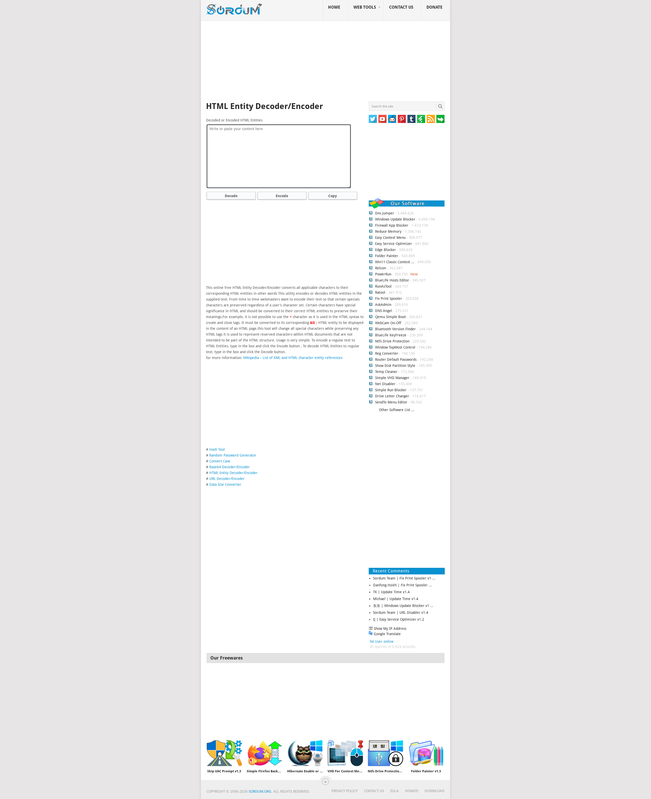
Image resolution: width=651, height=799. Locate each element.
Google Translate (387, 634)
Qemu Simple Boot (390, 317)
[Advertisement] (325, 62)
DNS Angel (383, 311)
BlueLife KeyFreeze (390, 335)
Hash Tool (217, 449)
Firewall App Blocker (391, 225)
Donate (434, 7)
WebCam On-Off (388, 323)
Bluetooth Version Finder (395, 329)
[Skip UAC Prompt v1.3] (224, 753)
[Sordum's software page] (234, 9)
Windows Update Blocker (395, 219)
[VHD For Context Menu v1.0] (345, 753)
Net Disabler (385, 384)
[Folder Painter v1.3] (426, 753)
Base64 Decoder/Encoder (229, 467)
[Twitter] (373, 119)
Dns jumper (384, 213)
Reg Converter (386, 353)
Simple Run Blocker (391, 390)
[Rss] (431, 119)
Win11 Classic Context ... (394, 262)
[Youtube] (382, 119)
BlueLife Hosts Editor (392, 280)
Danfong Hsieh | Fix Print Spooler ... (402, 585)
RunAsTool (383, 286)
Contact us (401, 7)
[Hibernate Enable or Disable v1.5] (305, 753)
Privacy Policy (345, 791)
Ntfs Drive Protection (392, 341)
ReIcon (380, 268)
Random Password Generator (232, 455)
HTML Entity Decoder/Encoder (233, 473)
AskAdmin (383, 305)
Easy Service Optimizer (393, 244)
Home (334, 7)
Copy (332, 196)
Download (435, 791)
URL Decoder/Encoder (227, 479)
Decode (231, 196)
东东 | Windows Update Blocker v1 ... (403, 606)
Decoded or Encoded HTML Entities (234, 120)
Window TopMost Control (395, 347)
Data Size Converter (225, 484)
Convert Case (219, 461)
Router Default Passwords (396, 359)
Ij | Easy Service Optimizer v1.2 (398, 619)
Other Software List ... (396, 410)
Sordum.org (260, 791)
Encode (282, 196)
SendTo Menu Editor (391, 402)
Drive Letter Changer (392, 396)
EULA (394, 791)
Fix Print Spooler (388, 298)
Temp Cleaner (386, 372)
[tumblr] (411, 119)
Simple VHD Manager (392, 378)
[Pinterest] (402, 119)
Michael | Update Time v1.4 (395, 599)
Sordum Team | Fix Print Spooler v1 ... (404, 578)
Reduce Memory (388, 231)
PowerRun (383, 274)
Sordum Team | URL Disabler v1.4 (400, 612)
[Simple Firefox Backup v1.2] (264, 753)
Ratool (380, 292)
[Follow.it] (440, 119)
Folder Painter (386, 256)
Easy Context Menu (390, 238)
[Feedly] (421, 119)
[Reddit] (392, 119)
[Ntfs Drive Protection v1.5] (385, 753)
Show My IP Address (389, 628)
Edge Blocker (385, 250)
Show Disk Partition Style (395, 366)
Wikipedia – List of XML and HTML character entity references (293, 358)
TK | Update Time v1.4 (391, 592)
